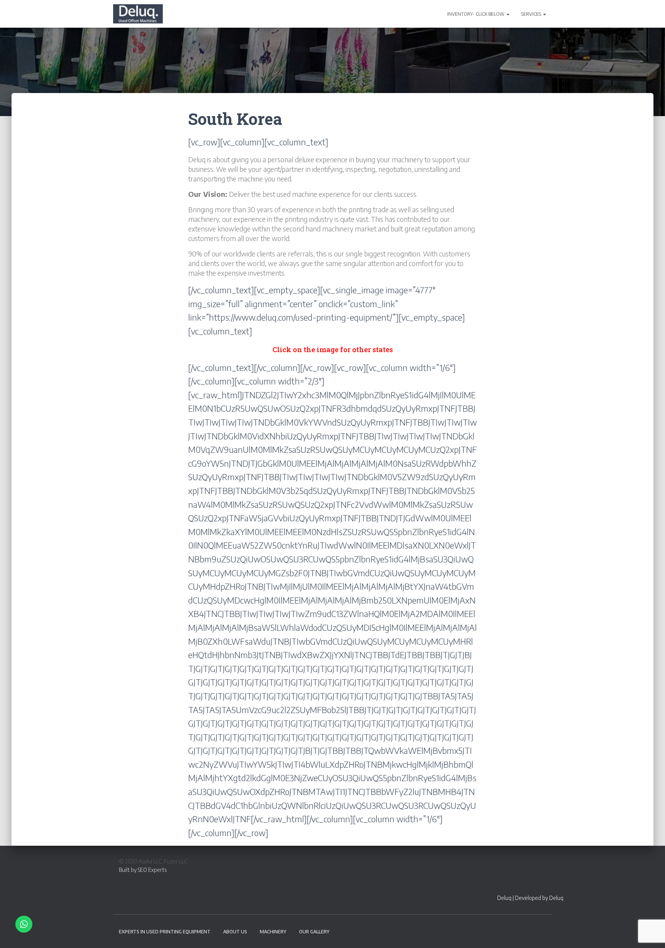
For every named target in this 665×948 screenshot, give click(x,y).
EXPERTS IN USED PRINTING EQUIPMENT (165, 932)
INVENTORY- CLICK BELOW (476, 14)
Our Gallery (314, 932)
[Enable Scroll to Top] (650, 932)
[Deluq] (138, 13)
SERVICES (531, 14)
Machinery (273, 932)
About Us (235, 932)
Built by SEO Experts (143, 870)
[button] (508, 14)
